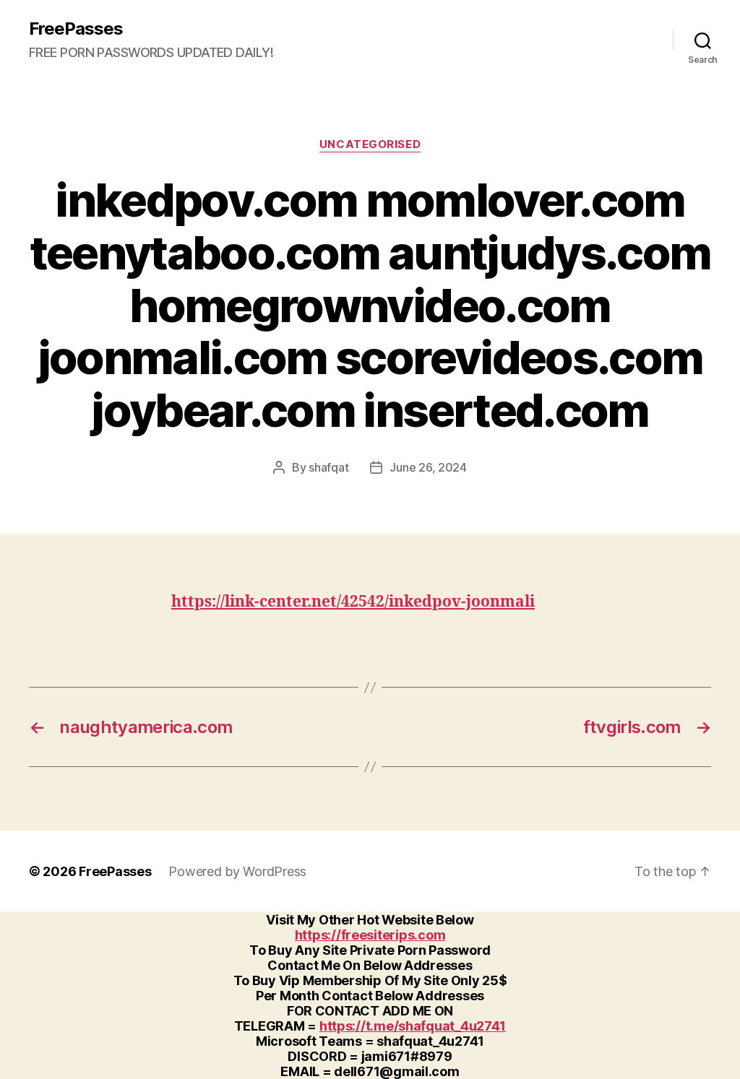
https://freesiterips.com (370, 934)
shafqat (328, 467)
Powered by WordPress (237, 871)
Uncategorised (370, 144)
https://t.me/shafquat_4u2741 (412, 1026)
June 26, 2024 (428, 467)
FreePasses (76, 29)
